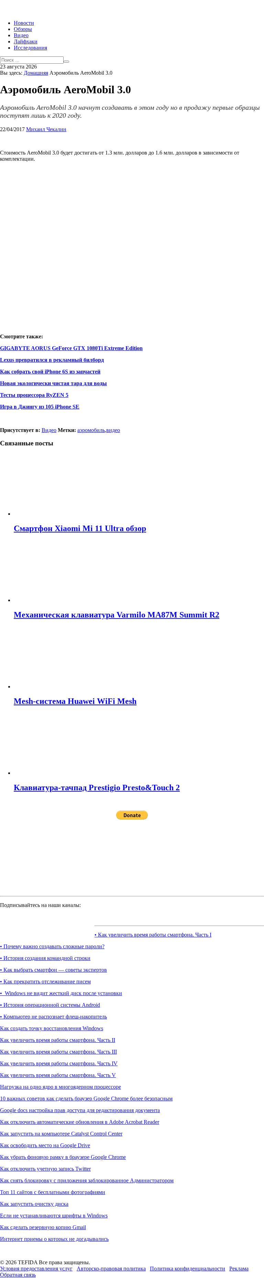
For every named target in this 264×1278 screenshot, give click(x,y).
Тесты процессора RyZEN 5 (34, 395)
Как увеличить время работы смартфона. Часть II (57, 1040)
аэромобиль (91, 430)
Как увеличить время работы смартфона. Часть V (58, 1075)
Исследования (30, 48)
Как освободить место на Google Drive (45, 1145)
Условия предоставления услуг (36, 1268)
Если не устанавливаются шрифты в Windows (54, 1215)
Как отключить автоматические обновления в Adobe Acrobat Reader (79, 1122)
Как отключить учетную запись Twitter (45, 1169)
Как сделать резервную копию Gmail (43, 1227)
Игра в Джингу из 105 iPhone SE (39, 407)
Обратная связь (18, 1275)
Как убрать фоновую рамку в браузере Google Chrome (63, 1157)
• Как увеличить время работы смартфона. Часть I (153, 935)
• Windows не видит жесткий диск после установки (61, 993)
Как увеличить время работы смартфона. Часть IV (59, 1063)
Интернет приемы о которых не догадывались (54, 1239)
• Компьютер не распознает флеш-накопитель (53, 1017)
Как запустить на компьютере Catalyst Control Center (61, 1134)
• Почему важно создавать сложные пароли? (52, 946)
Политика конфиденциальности (187, 1268)
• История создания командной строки (45, 958)
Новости (24, 23)
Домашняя (36, 73)
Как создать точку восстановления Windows (51, 1028)
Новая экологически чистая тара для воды (53, 383)
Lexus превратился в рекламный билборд (52, 360)
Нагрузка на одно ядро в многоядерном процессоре (60, 1087)
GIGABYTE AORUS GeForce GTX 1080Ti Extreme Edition (71, 348)
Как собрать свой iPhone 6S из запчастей (50, 371)
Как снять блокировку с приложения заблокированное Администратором (87, 1180)
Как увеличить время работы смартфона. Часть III (58, 1052)
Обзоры (23, 29)
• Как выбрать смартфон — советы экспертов (53, 970)
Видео (21, 35)
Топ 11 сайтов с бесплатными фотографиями (52, 1192)
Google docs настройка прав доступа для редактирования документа (80, 1110)
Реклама (239, 1268)
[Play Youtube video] (132, 242)
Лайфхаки (25, 41)
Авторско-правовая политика (111, 1268)
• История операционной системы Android (50, 1005)
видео (113, 430)
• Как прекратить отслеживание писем (45, 981)
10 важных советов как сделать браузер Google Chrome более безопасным (86, 1098)
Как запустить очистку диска (34, 1204)
